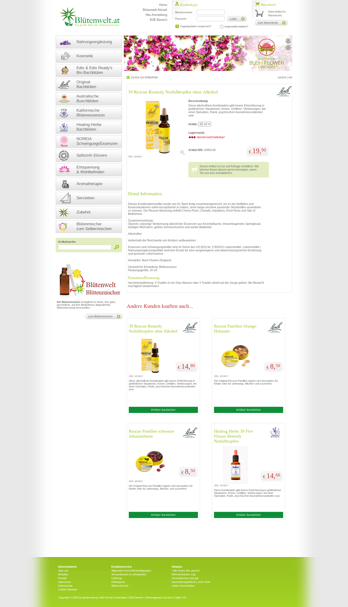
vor (290, 77)
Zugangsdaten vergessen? (195, 26)
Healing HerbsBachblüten (89, 127)
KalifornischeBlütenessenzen (90, 112)
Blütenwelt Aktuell (155, 10)
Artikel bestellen (163, 410)
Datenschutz (65, 585)
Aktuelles (63, 574)
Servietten (85, 198)
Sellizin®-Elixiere (91, 155)
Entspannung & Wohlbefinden (90, 169)
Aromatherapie (89, 184)
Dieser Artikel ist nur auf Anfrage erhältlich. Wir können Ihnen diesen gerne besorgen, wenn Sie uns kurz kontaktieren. (229, 170)
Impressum (64, 581)
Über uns (63, 570)
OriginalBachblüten (86, 84)
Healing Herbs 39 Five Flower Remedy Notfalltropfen (233, 436)
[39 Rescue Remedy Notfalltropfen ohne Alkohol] (156, 154)
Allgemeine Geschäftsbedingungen (131, 570)
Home (163, 5)
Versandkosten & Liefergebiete (128, 574)
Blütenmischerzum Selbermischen (94, 226)
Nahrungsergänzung (94, 42)
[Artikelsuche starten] (117, 247)
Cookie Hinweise (67, 589)
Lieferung (116, 578)
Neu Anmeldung (156, 15)
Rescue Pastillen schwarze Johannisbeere (151, 434)
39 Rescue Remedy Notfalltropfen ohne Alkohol (153, 328)
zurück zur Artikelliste (144, 77)
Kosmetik (84, 56)
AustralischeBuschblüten (87, 98)
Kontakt (62, 578)
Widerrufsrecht (119, 585)
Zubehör (83, 212)
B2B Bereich (158, 20)
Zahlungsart (118, 581)
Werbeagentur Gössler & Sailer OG (166, 597)
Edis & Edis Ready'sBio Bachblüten (94, 70)
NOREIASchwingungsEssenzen (96, 141)
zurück (282, 77)
